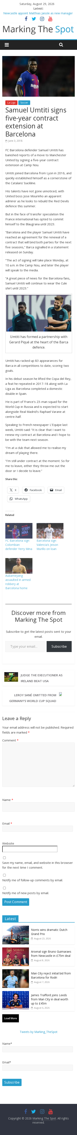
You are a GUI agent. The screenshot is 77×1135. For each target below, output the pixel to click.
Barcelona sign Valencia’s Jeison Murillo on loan (47, 545)
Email (7, 823)
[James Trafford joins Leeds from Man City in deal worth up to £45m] (15, 993)
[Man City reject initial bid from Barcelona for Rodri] (15, 971)
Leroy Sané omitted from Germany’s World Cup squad (32, 698)
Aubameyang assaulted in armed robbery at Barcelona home (18, 582)
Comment (10, 740)
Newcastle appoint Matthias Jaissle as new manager (38, 13)
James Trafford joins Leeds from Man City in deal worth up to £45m (49, 999)
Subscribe (59, 646)
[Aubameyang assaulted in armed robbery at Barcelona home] (18, 566)
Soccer (24, 102)
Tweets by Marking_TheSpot (38, 1032)
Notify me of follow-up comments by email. (32, 880)
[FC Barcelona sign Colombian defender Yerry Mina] (18, 531)
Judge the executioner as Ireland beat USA (41, 678)
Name (7, 800)
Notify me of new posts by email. (25, 893)
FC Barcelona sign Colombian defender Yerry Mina (18, 545)
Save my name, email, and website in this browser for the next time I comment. (37, 865)
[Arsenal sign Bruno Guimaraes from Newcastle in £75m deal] (15, 950)
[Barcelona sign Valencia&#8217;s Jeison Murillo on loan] (50, 531)
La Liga (11, 102)
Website (8, 843)
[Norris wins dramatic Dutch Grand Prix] (15, 928)
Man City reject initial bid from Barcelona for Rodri (51, 975)
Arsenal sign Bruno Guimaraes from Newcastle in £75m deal (51, 954)
